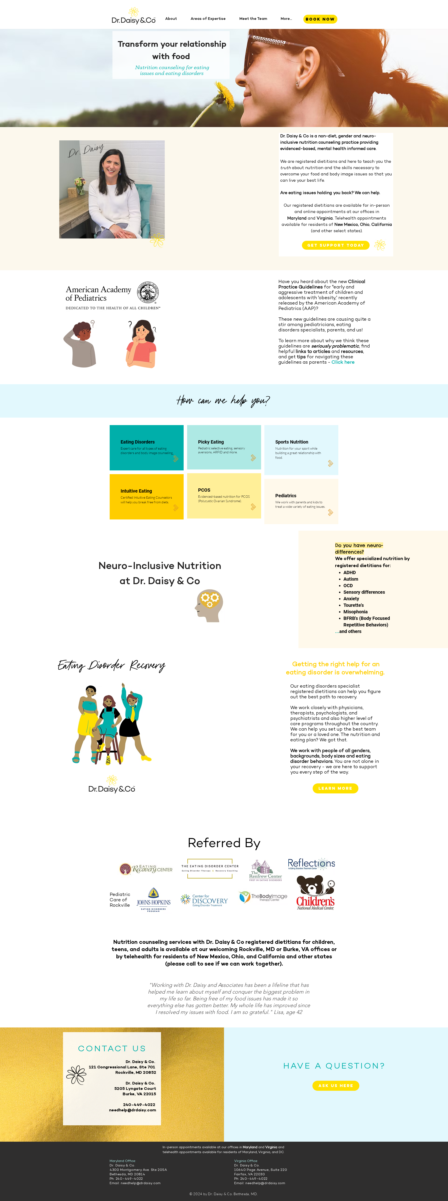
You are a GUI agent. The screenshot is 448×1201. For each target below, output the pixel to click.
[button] (174, 19)
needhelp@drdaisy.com (132, 1110)
